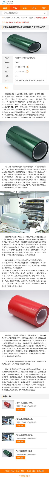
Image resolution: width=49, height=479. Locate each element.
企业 (25, 8)
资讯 (44, 8)
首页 (5, 8)
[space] (7, 2)
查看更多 (20, 409)
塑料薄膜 (24, 18)
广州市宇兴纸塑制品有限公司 (26, 406)
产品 (15, 8)
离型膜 (30, 18)
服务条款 (40, 471)
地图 (33, 471)
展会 (34, 8)
